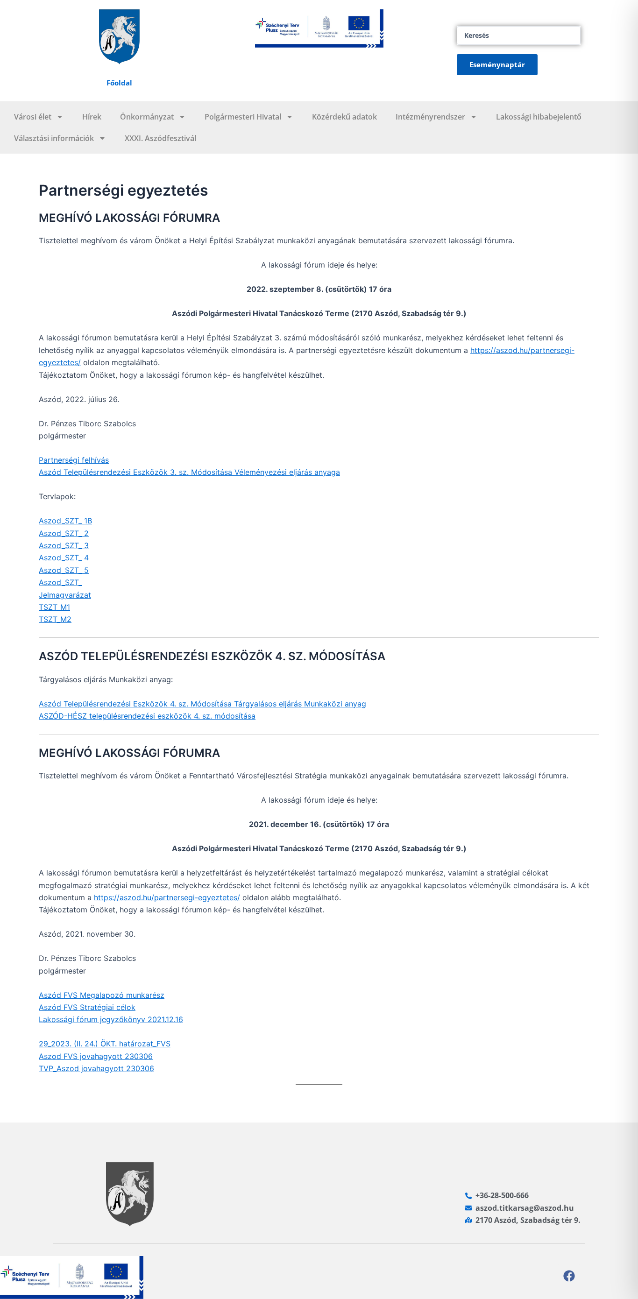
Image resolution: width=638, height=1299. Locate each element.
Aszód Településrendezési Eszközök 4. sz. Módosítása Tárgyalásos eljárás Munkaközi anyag (202, 703)
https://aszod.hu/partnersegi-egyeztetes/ (167, 897)
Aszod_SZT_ (60, 582)
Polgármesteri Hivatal (243, 117)
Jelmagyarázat (65, 595)
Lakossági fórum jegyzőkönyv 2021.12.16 (111, 1019)
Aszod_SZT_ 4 (64, 557)
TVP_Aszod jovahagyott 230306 (96, 1068)
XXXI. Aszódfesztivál (160, 138)
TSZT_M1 (54, 607)
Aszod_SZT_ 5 (64, 570)
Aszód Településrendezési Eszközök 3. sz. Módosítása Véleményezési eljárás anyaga (189, 472)
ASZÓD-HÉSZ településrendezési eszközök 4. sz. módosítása (147, 715)
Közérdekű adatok (344, 117)
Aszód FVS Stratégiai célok (87, 1007)
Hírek (91, 117)
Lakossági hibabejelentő (538, 117)
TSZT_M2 (55, 619)
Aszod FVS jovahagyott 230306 (96, 1056)
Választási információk (54, 138)
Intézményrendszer (430, 117)
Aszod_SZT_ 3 (64, 545)
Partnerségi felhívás (74, 460)
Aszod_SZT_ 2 (64, 533)
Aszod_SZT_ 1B (65, 520)
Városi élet (32, 117)
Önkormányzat (147, 117)
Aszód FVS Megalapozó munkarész (101, 995)
